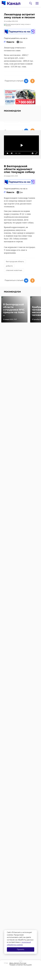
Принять (20, 949)
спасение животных (14, 270)
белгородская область (15, 262)
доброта (9, 266)
